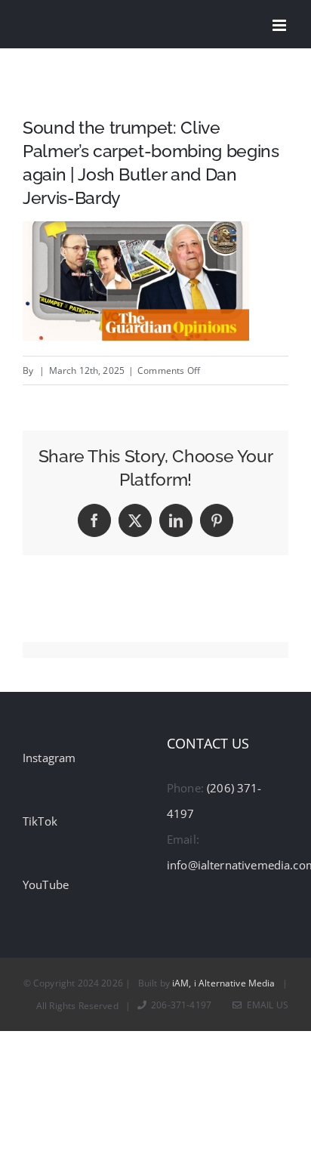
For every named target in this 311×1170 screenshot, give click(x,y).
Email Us (265, 1005)
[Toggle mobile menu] (280, 25)
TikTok (40, 821)
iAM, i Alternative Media (224, 983)
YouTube (46, 884)
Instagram (49, 757)
